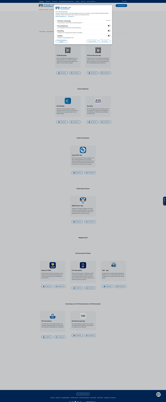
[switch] (109, 26)
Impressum (70, 16)
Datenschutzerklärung (61, 16)
